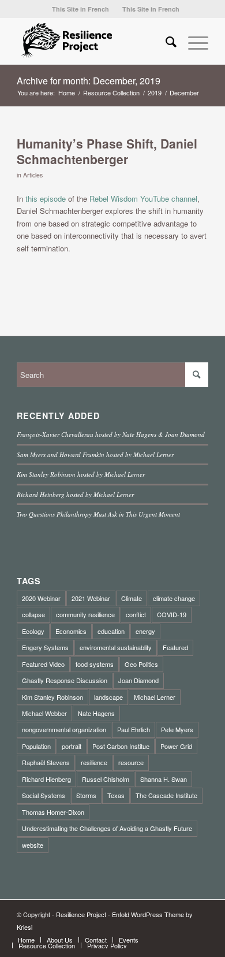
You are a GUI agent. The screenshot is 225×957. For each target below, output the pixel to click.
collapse (33, 614)
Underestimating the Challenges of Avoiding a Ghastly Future (107, 828)
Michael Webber (44, 713)
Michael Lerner (154, 697)
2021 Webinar (91, 598)
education (111, 631)
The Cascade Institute (166, 795)
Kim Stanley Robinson (52, 697)
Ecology (33, 631)
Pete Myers (177, 729)
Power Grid (176, 746)
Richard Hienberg (46, 779)
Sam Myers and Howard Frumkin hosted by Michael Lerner (95, 454)
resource (131, 762)
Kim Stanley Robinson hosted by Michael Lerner (81, 474)
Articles (33, 174)
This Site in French (80, 9)
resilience (94, 762)
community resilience (85, 614)
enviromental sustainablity (116, 647)
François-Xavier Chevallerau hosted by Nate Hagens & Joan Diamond (111, 434)
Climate (131, 598)
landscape (108, 697)
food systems (95, 664)
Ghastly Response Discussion (64, 680)
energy (145, 631)
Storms (86, 795)
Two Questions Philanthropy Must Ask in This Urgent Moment (98, 514)
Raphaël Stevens (46, 762)
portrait (71, 746)
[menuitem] (80, 9)
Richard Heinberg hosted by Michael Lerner (75, 494)
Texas (116, 795)
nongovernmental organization (64, 729)
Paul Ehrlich (133, 729)
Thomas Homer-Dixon (53, 812)
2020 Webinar (41, 598)
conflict (136, 614)
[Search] (165, 41)
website (32, 845)
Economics (71, 631)
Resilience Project (81, 914)
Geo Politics (141, 664)
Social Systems (43, 795)
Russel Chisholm (105, 779)
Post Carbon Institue (120, 746)
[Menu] (192, 41)
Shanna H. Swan (163, 779)
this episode (45, 198)
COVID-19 (171, 614)
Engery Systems (45, 647)
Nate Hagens (96, 713)
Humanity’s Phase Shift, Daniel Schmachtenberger (107, 151)
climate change (174, 598)
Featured (175, 647)
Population (36, 746)
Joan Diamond (138, 680)
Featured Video (43, 664)
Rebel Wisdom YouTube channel (143, 198)
